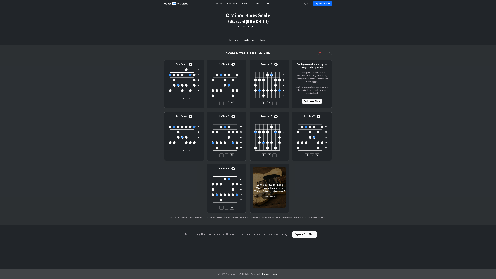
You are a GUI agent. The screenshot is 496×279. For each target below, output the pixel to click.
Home (219, 3)
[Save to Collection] (179, 98)
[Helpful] (184, 98)
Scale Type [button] (249, 40)
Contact (256, 3)
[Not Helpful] (189, 98)
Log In (305, 3)
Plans (244, 3)
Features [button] (231, 3)
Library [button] (268, 3)
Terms (274, 274)
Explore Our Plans (312, 101)
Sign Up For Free (322, 3)
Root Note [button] (233, 40)
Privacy (265, 274)
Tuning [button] (262, 40)
